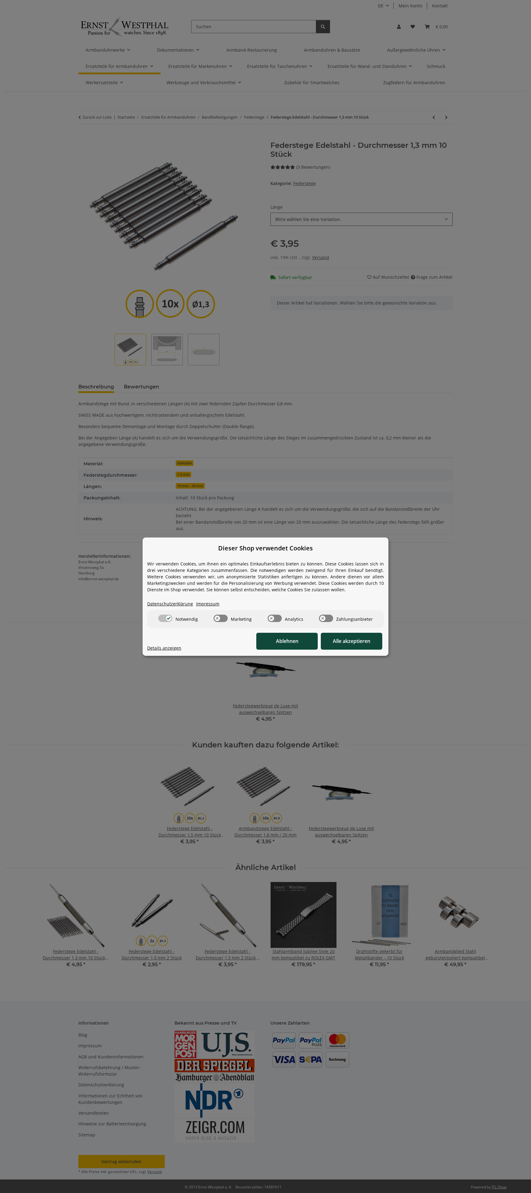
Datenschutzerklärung (170, 604)
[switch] (165, 618)
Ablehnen (287, 641)
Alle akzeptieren (351, 641)
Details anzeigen (164, 648)
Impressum (207, 604)
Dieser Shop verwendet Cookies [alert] (265, 548)
